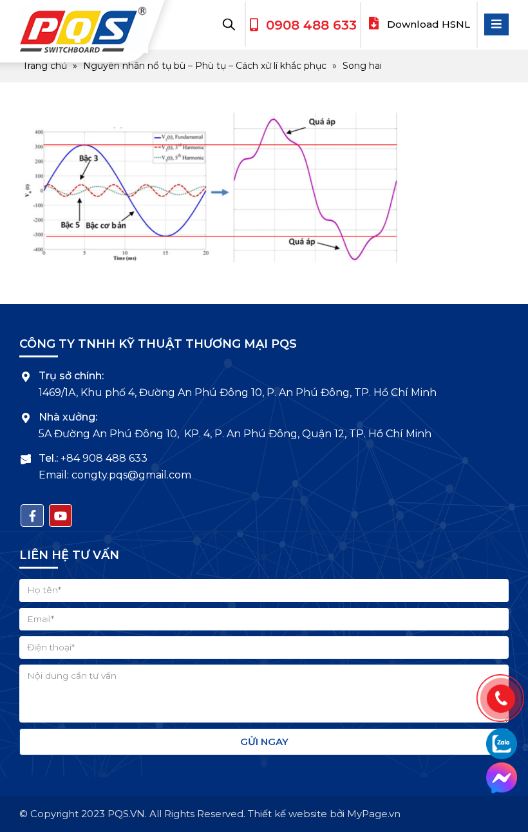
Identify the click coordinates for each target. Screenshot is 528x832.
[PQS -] (83, 29)
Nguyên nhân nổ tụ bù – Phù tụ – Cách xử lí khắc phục (204, 65)
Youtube (60, 515)
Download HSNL (427, 24)
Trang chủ (45, 65)
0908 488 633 (311, 25)
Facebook (32, 515)
